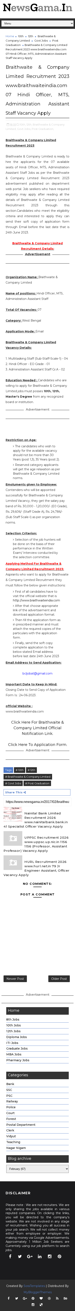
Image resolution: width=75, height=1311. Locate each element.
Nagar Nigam (16, 1148)
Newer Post (15, 979)
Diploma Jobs (16, 1037)
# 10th (20, 770)
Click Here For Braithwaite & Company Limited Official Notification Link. (37, 728)
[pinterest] (59, 1256)
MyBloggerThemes (38, 1292)
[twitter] (20, 1256)
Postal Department (20, 1125)
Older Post (59, 979)
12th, (29, 124)
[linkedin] (39, 1256)
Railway (12, 1101)
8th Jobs (12, 1019)
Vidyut (11, 1136)
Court (10, 1113)
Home (10, 36)
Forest (11, 1119)
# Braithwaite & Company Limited (27, 776)
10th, (23, 124)
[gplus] (29, 1256)
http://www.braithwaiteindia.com (36, 600)
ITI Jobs (12, 1043)
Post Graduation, (43, 129)
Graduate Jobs (17, 1048)
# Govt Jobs (13, 783)
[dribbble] (49, 1298)
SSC (9, 1090)
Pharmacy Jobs (17, 1060)
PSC (9, 1096)
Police (11, 1107)
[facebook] (10, 1256)
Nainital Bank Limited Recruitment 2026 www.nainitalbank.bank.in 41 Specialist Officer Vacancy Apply (36, 819)
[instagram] (49, 1256)
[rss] (57, 1298)
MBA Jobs (13, 1054)
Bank (10, 1084)
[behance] (65, 1298)
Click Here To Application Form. (37, 744)
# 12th (31, 770)
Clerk (10, 1130)
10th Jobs (13, 1025)
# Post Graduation (37, 783)
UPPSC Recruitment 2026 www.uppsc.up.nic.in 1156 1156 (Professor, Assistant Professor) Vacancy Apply (36, 844)
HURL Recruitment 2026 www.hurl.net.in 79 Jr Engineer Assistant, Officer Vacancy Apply (37, 868)
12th (30, 36)
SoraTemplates (34, 1286)
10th (21, 36)
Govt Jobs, (24, 129)
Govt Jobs (41, 40)
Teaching (13, 1142)
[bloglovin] (41, 1298)
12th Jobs (13, 1031)
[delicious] (41, 1305)
